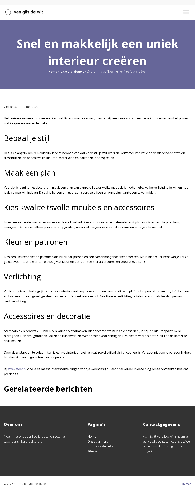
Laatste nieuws (72, 71)
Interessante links (100, 446)
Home (53, 71)
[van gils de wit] (24, 12)
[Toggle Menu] (186, 12)
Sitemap (93, 451)
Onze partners (97, 441)
